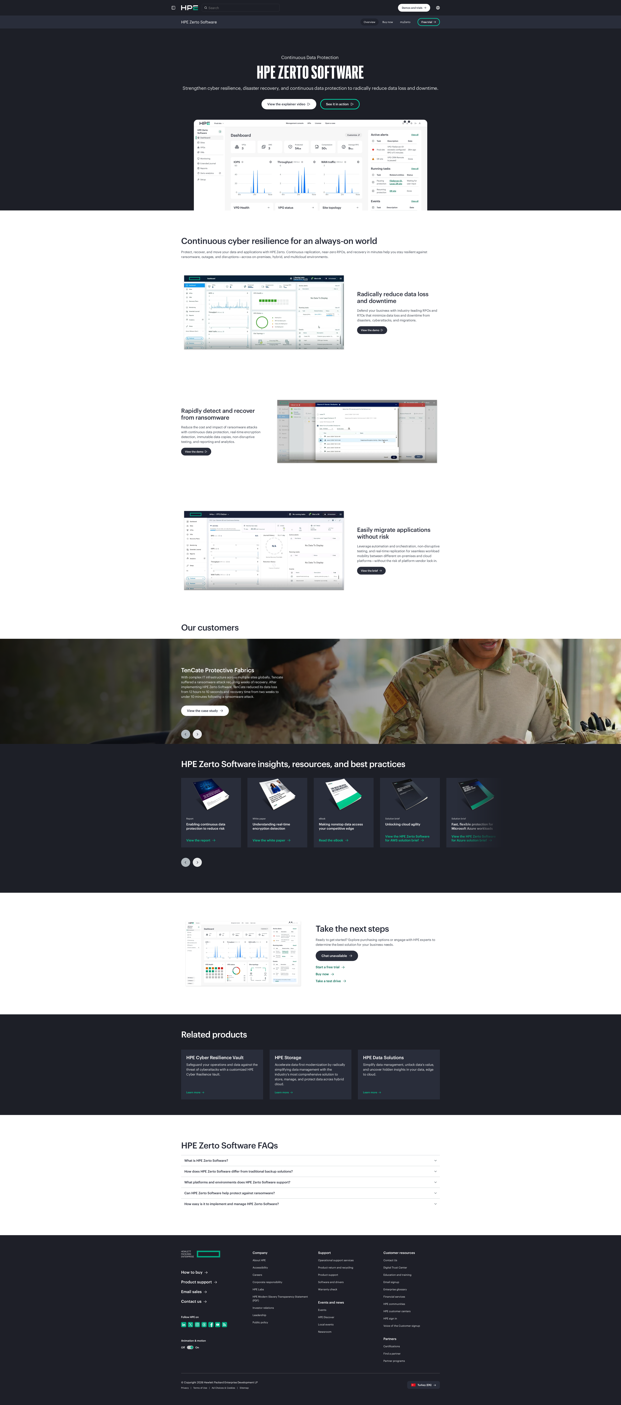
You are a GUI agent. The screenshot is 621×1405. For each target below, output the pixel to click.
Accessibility (260, 1267)
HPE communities (394, 1304)
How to (191, 1272)
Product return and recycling (335, 1267)
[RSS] (224, 1324)
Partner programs (394, 1360)
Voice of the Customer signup (401, 1325)
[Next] (197, 862)
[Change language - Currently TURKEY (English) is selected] (438, 7)
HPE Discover (326, 1317)
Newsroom (325, 1331)
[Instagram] (197, 1324)
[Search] (206, 8)
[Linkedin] (183, 1324)
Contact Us (390, 1260)
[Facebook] (210, 1324)
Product (196, 1282)
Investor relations (263, 1307)
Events (322, 1310)
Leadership (259, 1315)
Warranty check (327, 1289)
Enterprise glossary (395, 1289)
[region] (310, 691)
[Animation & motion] (190, 1347)
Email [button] (191, 1291)
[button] (173, 8)
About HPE (259, 1260)
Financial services (394, 1296)
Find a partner (392, 1353)
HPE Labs (258, 1289)
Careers (257, 1274)
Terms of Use (200, 1387)
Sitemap (244, 1387)
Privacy (185, 1387)
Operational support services (336, 1260)
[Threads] (204, 1324)
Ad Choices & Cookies (223, 1387)
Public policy (260, 1322)
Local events (326, 1324)
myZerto (405, 22)
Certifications (391, 1346)
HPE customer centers (397, 1311)
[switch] (188, 1347)
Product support (328, 1274)
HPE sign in (390, 1318)
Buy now (387, 22)
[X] (190, 1324)
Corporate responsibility (267, 1282)
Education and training (397, 1274)
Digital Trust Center (395, 1267)
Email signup (391, 1282)
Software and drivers (331, 1282)
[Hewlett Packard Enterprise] (189, 7)
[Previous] (185, 734)
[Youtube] (217, 1324)
